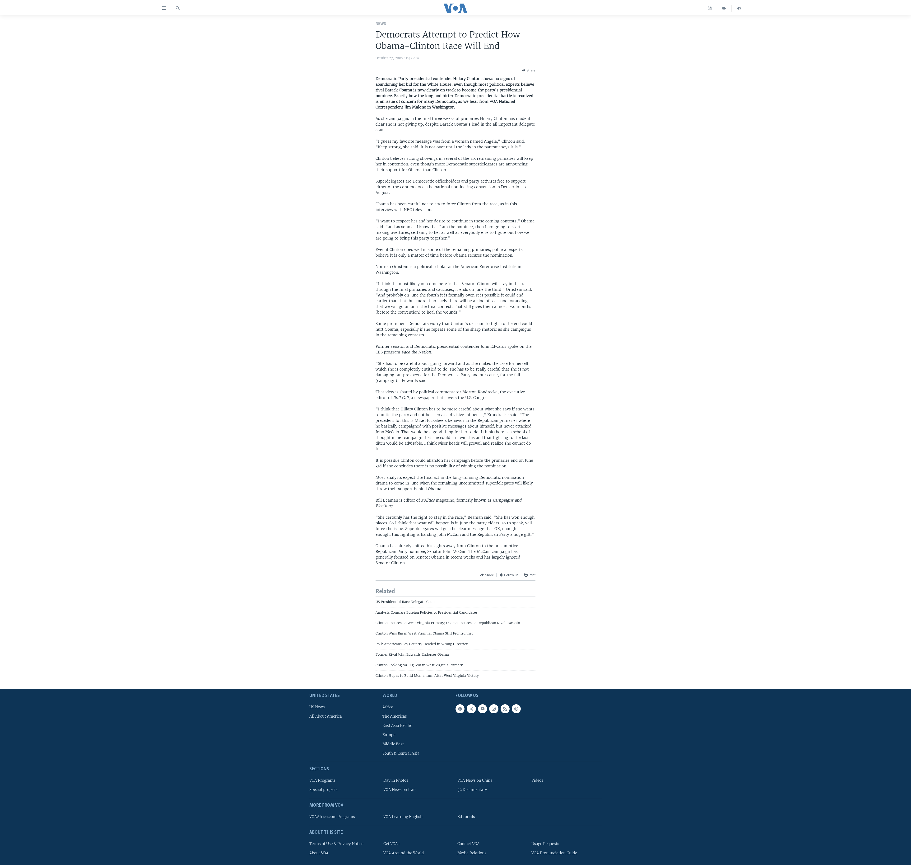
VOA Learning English (403, 816)
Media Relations (471, 853)
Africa (387, 707)
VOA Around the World (403, 853)
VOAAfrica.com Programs (332, 816)
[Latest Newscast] (739, 8)
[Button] (528, 70)
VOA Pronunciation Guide (554, 853)
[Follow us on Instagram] (493, 708)
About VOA (319, 853)
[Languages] (710, 8)
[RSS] (505, 708)
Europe (388, 735)
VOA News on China (475, 780)
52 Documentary (472, 789)
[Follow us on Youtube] (482, 708)
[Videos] (724, 8)
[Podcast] (516, 708)
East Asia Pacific (397, 725)
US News (317, 707)
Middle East (393, 744)
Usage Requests (545, 843)
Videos (537, 780)
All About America (325, 716)
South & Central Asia (400, 753)
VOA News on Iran (399, 789)
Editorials (466, 816)
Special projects (323, 789)
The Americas (394, 716)
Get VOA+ (391, 843)
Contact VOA (468, 843)
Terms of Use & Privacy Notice (336, 843)
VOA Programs (322, 780)
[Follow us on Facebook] (460, 708)
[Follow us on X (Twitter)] (471, 708)
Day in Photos (395, 780)
